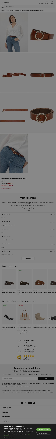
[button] (19, 437)
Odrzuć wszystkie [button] (43, 433)
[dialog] (28, 219)
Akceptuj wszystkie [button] (44, 429)
